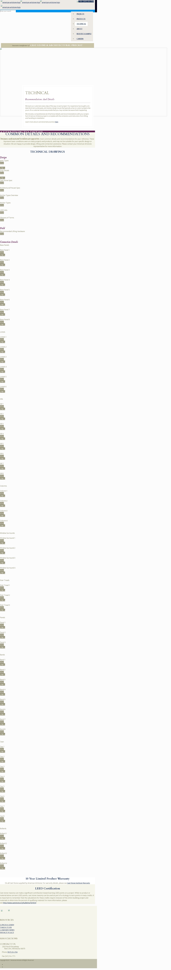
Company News (7, 930)
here (56, 122)
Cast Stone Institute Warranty (78, 883)
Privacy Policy (7, 932)
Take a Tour (6, 927)
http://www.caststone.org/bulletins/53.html (19, 903)
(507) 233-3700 (12, 952)
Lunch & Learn (7, 925)
